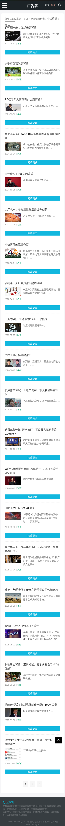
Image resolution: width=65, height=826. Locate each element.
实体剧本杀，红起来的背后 (21, 27)
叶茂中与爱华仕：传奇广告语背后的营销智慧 (31, 589)
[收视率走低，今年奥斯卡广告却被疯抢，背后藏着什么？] (13, 559)
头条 (19, 114)
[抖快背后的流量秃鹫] (13, 253)
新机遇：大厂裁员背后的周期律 (23, 283)
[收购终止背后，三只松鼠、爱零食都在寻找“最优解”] (13, 677)
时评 (19, 335)
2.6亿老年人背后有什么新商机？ (24, 99)
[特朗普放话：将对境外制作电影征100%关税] (13, 712)
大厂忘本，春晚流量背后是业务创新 (26, 209)
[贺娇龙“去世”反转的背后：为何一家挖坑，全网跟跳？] (13, 758)
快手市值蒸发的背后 (17, 63)
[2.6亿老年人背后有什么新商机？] (13, 107)
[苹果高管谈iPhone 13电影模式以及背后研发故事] (13, 146)
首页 (25, 18)
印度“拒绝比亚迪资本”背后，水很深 (26, 319)
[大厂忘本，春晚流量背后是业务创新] (13, 217)
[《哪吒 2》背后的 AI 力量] (13, 516)
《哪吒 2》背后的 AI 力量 (20, 508)
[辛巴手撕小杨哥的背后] (13, 363)
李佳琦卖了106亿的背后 (19, 174)
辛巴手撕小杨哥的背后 (18, 355)
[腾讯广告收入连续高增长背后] (13, 633)
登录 (47, 4)
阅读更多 (33, 52)
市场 (19, 43)
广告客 (32, 5)
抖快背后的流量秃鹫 (17, 244)
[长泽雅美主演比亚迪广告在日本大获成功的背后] (13, 402)
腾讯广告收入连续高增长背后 (22, 626)
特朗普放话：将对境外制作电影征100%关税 (31, 704)
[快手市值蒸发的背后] (13, 71)
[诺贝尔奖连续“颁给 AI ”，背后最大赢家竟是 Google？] (13, 441)
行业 (19, 224)
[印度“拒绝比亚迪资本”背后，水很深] (13, 327)
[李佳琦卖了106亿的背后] (13, 182)
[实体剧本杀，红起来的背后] (13, 36)
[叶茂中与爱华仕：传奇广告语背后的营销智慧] (13, 598)
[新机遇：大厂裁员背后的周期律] (13, 291)
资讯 (19, 79)
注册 (53, 4)
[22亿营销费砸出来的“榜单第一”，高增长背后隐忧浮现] (13, 480)
